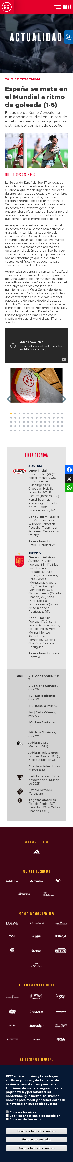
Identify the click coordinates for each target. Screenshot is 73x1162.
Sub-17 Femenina (22, 79)
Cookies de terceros (25, 1119)
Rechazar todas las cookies (36, 1131)
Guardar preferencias (36, 1139)
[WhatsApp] (68, 487)
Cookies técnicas (22, 1112)
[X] (68, 478)
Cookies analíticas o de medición (34, 1116)
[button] (9, 399)
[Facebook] (68, 469)
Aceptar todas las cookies (36, 1148)
